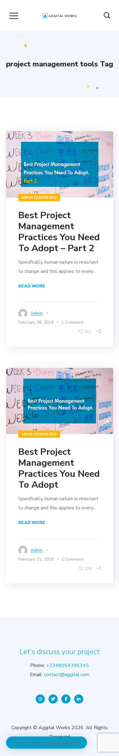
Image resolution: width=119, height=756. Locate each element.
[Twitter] (53, 699)
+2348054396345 (67, 665)
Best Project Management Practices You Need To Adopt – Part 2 (59, 232)
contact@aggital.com (66, 674)
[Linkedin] (78, 699)
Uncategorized (39, 197)
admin (37, 313)
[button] (46, 742)
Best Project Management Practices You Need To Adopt (59, 468)
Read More (31, 286)
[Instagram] (40, 699)
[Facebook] (65, 699)
